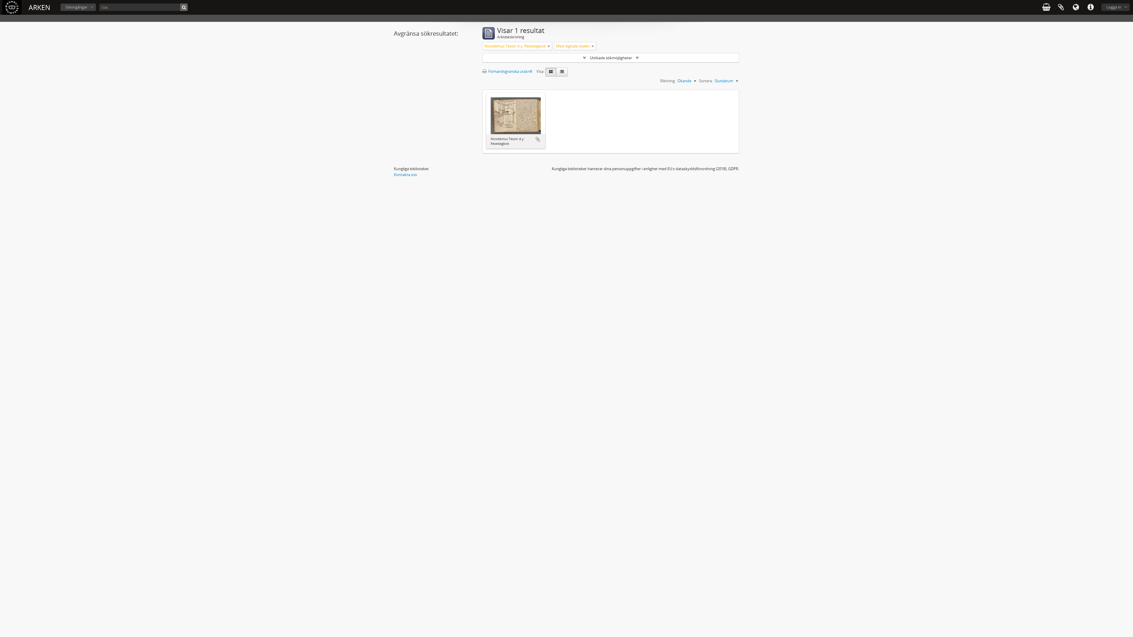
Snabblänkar (1090, 7)
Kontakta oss (405, 174)
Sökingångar (76, 7)
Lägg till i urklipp (538, 139)
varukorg (1046, 7)
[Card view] (550, 72)
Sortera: (706, 80)
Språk (1075, 7)
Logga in (1113, 7)
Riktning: (668, 80)
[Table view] (562, 72)
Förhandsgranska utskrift (510, 71)
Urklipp (1061, 7)
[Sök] (184, 7)
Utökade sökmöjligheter (611, 57)
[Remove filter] (549, 46)
